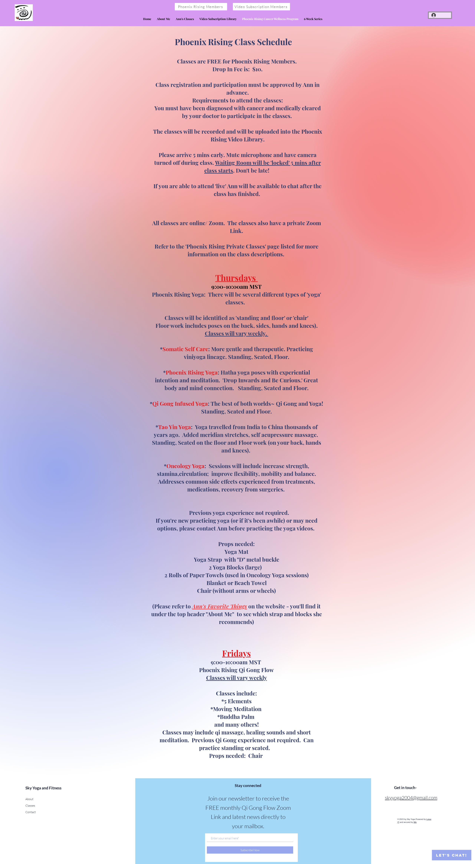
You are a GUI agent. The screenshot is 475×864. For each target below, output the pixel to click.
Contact (30, 812)
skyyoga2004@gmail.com (411, 798)
